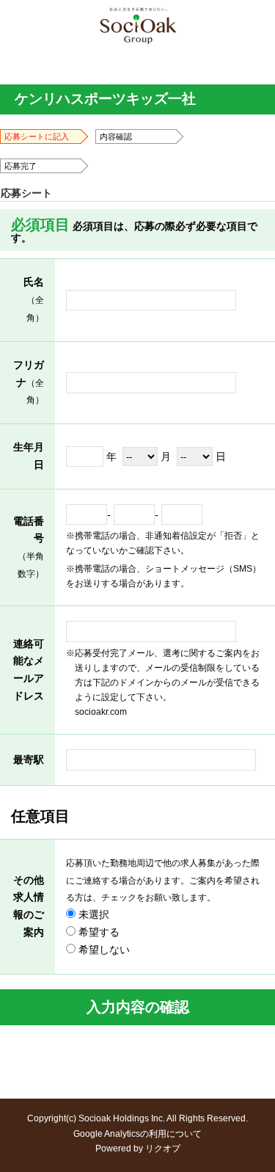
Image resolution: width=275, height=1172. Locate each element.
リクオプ (162, 1148)
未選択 (92, 914)
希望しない (103, 950)
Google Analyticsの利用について (137, 1134)
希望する (98, 932)
